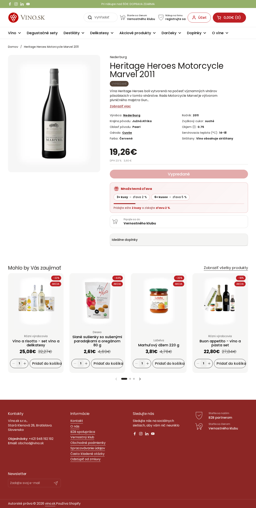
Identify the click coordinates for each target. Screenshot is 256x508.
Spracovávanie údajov (87, 448)
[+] (25, 363)
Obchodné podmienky (88, 442)
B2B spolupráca (82, 431)
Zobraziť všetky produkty (226, 267)
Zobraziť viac (120, 106)
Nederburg (131, 115)
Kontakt (76, 420)
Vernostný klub (82, 437)
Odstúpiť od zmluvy (85, 459)
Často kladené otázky (87, 453)
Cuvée (127, 133)
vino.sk (50, 503)
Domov (13, 47)
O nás (74, 426)
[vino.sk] (33, 17)
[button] (124, 379)
